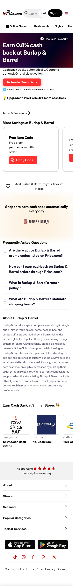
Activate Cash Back (22, 82)
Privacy (50, 569)
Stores (7, 496)
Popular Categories (17, 517)
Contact (10, 569)
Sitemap (62, 569)
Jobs (20, 569)
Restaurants (41, 26)
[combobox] (35, 13)
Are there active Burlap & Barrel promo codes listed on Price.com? (33, 253)
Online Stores (18, 26)
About (7, 485)
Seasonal (9, 506)
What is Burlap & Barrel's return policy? (32, 285)
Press (40, 569)
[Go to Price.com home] (13, 13)
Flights (59, 26)
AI (44, 13)
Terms (29, 569)
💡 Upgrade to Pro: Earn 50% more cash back (34, 97)
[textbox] (66, 13)
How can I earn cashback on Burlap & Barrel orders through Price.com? (36, 269)
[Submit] (26, 13)
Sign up (55, 13)
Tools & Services (14, 528)
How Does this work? (56, 39)
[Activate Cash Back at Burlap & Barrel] (36, 217)
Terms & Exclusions (15, 113)
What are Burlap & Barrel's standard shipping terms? (35, 301)
